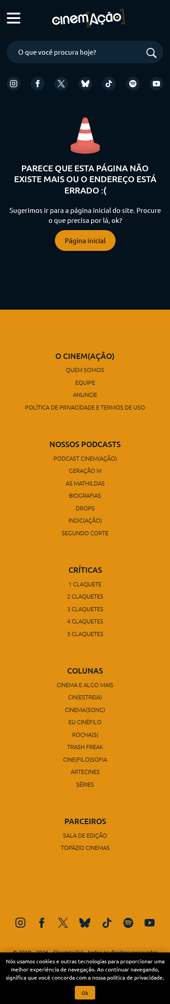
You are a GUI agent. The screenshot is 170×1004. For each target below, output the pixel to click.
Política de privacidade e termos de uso (85, 407)
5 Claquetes (85, 633)
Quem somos (85, 369)
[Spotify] (133, 83)
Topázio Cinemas (85, 847)
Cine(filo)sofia (85, 759)
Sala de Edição (85, 835)
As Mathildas (85, 483)
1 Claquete (85, 584)
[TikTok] (109, 83)
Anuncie (85, 394)
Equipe (85, 382)
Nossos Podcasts (85, 444)
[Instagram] (13, 83)
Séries (85, 784)
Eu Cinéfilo (85, 721)
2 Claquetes (85, 596)
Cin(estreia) (85, 697)
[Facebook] (37, 83)
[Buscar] (151, 53)
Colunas (85, 670)
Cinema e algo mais (85, 684)
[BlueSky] (85, 83)
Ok (85, 992)
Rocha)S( (85, 734)
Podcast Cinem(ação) (85, 458)
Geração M (85, 470)
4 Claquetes (85, 621)
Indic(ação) (85, 520)
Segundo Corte (85, 532)
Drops (85, 508)
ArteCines (85, 771)
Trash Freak (85, 746)
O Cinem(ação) (85, 356)
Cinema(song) (85, 709)
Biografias (85, 495)
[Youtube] (156, 83)
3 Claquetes (85, 608)
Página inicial (85, 240)
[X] (61, 83)
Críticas (85, 570)
